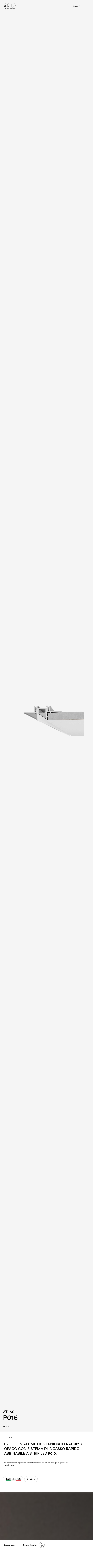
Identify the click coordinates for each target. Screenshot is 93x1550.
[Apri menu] (86, 6)
